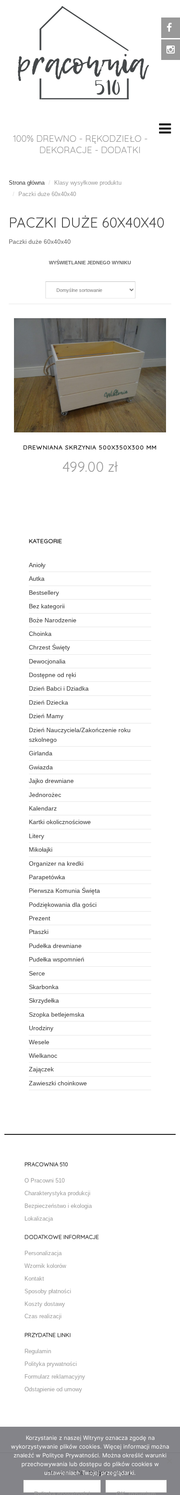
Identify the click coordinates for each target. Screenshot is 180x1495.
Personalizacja (43, 1253)
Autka (37, 578)
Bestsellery (44, 592)
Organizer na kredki (56, 863)
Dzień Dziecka (48, 702)
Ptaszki (38, 931)
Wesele (39, 1042)
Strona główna (27, 182)
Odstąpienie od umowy (53, 1389)
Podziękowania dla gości (63, 904)
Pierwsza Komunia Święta (64, 890)
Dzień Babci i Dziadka (59, 688)
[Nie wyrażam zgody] (169, 1460)
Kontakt (34, 1278)
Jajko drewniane (51, 780)
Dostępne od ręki (52, 674)
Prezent (39, 918)
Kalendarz (43, 808)
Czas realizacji (43, 1316)
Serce (37, 973)
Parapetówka (47, 877)
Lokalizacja (38, 1218)
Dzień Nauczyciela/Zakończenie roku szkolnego (80, 734)
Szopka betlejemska (56, 1014)
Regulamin (37, 1351)
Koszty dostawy (44, 1304)
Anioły (37, 565)
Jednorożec (45, 794)
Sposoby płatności (47, 1291)
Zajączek (41, 1069)
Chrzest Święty (49, 647)
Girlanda (40, 753)
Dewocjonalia (47, 661)
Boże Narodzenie (52, 620)
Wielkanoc (43, 1055)
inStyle (83, 55)
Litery (36, 835)
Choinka (40, 633)
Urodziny (41, 1028)
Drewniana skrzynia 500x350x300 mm (90, 447)
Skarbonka (44, 986)
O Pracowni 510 (44, 1180)
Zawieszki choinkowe (58, 1083)
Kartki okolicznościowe (60, 821)
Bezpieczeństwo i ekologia (58, 1206)
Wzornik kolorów (45, 1266)
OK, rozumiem (136, 1491)
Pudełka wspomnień (56, 959)
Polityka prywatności (50, 1364)
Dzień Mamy (46, 715)
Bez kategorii (47, 606)
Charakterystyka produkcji (57, 1193)
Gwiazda (41, 767)
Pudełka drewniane (55, 945)
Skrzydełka (44, 1000)
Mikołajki (40, 849)
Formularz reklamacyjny (54, 1376)
